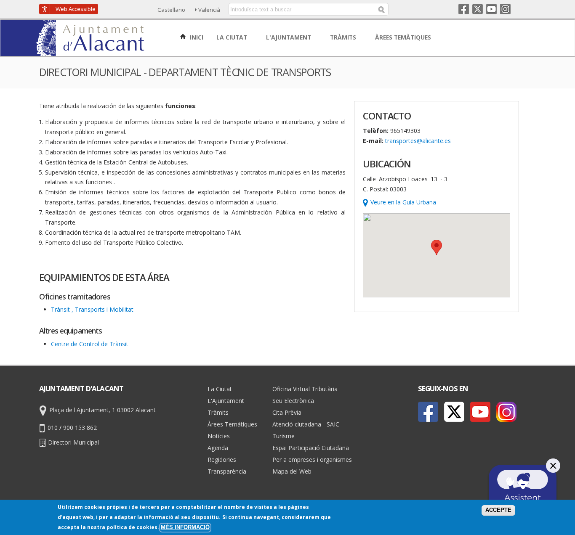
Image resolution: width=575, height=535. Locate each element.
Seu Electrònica (293, 401)
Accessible (76, 9)
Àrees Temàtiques (232, 424)
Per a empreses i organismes (312, 459)
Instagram (505, 9)
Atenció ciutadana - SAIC (305, 424)
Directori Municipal (73, 442)
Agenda (218, 448)
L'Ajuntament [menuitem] (289, 37)
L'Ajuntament (226, 401)
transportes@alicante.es (418, 141)
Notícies (219, 436)
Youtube (491, 9)
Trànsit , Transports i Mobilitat (92, 309)
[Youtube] (480, 412)
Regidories (222, 459)
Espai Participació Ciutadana (310, 448)
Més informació (185, 527)
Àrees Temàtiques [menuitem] (404, 37)
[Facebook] (428, 412)
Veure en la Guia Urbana (403, 202)
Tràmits (218, 412)
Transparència (227, 471)
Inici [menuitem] (195, 37)
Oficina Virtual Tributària (305, 389)
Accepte (498, 510)
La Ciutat (220, 389)
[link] (94, 51)
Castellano (171, 9)
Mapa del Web (291, 471)
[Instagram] (506, 412)
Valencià (209, 9)
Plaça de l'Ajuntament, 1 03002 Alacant (102, 410)
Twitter (477, 9)
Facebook (463, 9)
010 (53, 428)
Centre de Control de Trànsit (89, 344)
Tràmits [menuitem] (344, 37)
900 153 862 (80, 428)
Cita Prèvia (286, 412)
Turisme (283, 436)
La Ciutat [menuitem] (232, 37)
